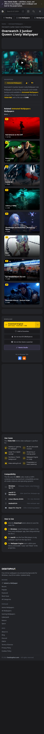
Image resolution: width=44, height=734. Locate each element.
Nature (4, 620)
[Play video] (22, 63)
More (6, 114)
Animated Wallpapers (15, 24)
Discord (4, 638)
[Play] (4, 72)
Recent (4, 586)
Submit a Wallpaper (10, 583)
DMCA (4, 641)
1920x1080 (8, 97)
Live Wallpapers (24, 18)
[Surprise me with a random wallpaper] (28, 11)
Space (4, 623)
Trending (9, 18)
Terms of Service (7, 645)
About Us (5, 632)
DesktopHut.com (13, 657)
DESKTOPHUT (9, 568)
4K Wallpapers (6, 611)
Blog (3, 635)
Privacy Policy (6, 648)
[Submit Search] (33, 11)
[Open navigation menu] (40, 11)
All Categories (6, 599)
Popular (4, 590)
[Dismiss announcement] (41, 4)
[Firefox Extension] (24, 358)
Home (4, 24)
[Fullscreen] (39, 72)
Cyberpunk (5, 617)
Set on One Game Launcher (23, 342)
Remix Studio (23, 347)
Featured (5, 593)
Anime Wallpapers (8, 607)
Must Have (5, 596)
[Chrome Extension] (20, 358)
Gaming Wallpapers (8, 614)
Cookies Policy (6, 651)
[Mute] (35, 72)
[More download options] (37, 325)
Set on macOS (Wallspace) (23, 336)
